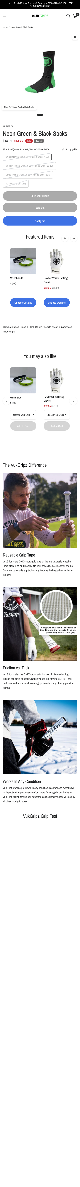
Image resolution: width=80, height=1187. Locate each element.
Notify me (40, 221)
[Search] (68, 16)
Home (5, 27)
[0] (74, 16)
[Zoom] (75, 37)
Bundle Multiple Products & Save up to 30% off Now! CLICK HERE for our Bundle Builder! (43, 4)
